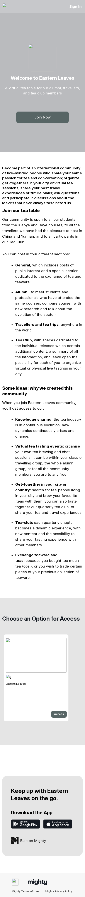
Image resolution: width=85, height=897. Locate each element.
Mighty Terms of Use (25, 891)
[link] (36, 678)
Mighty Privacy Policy (59, 891)
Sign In (75, 6)
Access (59, 714)
